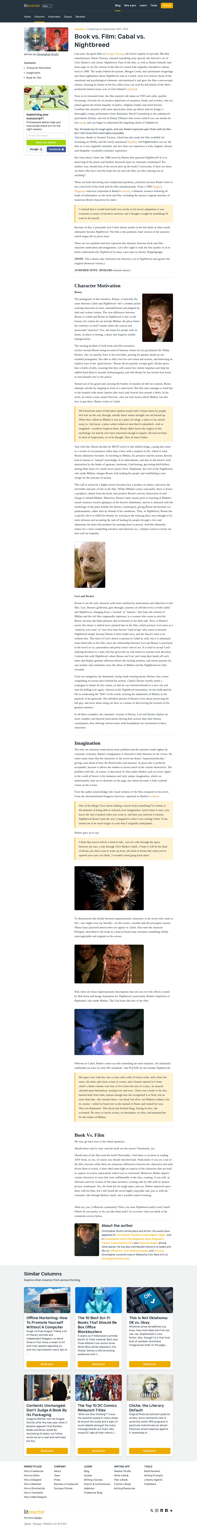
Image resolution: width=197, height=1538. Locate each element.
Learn (143, 5)
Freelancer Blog (93, 1492)
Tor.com (159, 1250)
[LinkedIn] (161, 1511)
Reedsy (38, 1518)
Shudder (132, 141)
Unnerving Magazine (131, 1238)
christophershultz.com (115, 1258)
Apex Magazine (154, 1238)
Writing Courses (93, 1479)
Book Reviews (152, 1471)
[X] (152, 1511)
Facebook (55, 149)
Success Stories (63, 1488)
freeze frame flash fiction (117, 1242)
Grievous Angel (148, 1242)
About (57, 1471)
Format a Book (122, 1484)
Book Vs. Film (33, 77)
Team (57, 1475)
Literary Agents (153, 1479)
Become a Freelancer (66, 1484)
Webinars (89, 1488)
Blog (118, 5)
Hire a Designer (33, 1479)
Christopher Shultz (48, 54)
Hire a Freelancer (34, 1471)
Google (34, 149)
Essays (68, 16)
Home (27, 16)
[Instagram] (157, 1511)
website (131, 89)
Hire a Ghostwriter (34, 1488)
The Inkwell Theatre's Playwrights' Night (141, 1234)
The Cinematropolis (136, 1250)
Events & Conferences (97, 1484)
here (82, 122)
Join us (167, 5)
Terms (27, 1523)
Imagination (33, 72)
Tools (154, 5)
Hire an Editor (32, 1475)
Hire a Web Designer (35, 1497)
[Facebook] (166, 1511)
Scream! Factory (115, 53)
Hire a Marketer (32, 1484)
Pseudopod (111, 1238)
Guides (88, 1475)
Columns (39, 16)
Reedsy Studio (122, 1471)
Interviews (54, 16)
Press (57, 1479)
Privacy (37, 1523)
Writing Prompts (153, 1475)
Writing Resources (124, 1488)
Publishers (150, 1484)
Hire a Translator (33, 1492)
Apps (45, 6)
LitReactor (116, 1250)
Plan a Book (121, 1479)
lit (32, 5)
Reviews (80, 16)
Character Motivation (38, 67)
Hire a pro (130, 5)
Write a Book (121, 1475)
